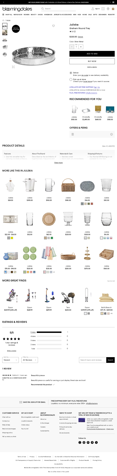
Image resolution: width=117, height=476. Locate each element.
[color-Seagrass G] (89, 204)
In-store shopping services (68, 423)
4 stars (33, 336)
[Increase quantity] (81, 46)
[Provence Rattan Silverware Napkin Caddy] (68, 185)
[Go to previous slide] (3, 2)
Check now (110, 429)
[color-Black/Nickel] (89, 313)
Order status (25, 425)
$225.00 (73, 37)
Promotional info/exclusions (96, 429)
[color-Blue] (108, 238)
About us (43, 419)
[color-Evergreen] (52, 238)
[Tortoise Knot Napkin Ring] (10, 185)
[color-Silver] (9, 238)
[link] (74, 118)
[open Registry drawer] (108, 8)
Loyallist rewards (26, 421)
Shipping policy (7, 432)
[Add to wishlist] (53, 26)
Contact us (5, 421)
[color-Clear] (85, 238)
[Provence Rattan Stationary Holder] (106, 253)
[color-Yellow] (28, 272)
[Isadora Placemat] (49, 219)
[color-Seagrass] (48, 272)
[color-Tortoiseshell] (12, 272)
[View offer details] (92, 134)
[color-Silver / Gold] (12, 238)
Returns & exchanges (9, 429)
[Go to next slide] (110, 2)
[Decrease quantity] (71, 46)
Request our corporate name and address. (79, 467)
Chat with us (6, 417)
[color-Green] (89, 238)
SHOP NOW (85, 2)
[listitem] (58, 2)
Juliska (74, 24)
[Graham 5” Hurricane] (68, 219)
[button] (29, 46)
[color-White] (85, 313)
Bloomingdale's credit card (30, 417)
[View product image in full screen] (13, 67)
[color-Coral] (92, 204)
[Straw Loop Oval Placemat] (87, 185)
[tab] (4, 26)
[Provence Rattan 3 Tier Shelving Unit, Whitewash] (87, 253)
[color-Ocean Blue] (51, 272)
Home (8, 20)
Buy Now (92, 61)
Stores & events (64, 433)
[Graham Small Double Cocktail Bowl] (110, 109)
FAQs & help (6, 425)
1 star (33, 349)
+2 (54, 272)
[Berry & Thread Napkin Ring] (10, 219)
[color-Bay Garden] (105, 313)
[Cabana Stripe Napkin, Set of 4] (49, 253)
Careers (43, 427)
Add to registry (92, 67)
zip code (84, 75)
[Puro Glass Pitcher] (74, 109)
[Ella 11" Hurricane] (87, 219)
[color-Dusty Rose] (108, 313)
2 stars (33, 344)
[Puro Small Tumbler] (106, 185)
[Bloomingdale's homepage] (3, 20)
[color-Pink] (31, 272)
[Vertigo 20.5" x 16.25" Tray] (86, 109)
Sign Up (97, 87)
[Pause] (113, 2)
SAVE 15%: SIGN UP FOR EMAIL (34, 402)
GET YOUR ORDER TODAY (36, 2)
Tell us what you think (9, 436)
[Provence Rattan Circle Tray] (68, 253)
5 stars (33, 332)
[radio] (82, 203)
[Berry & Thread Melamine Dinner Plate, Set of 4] (29, 253)
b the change (44, 423)
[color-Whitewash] (85, 204)
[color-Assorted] (45, 272)
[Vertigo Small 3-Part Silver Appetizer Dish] (98, 109)
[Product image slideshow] (33, 46)
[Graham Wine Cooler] (29, 185)
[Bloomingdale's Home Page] (17, 9)
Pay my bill (24, 429)
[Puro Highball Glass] (29, 219)
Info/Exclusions (91, 93)
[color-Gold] (45, 238)
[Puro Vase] (10, 253)
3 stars (33, 340)
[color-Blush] (111, 238)
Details (80, 37)
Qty (76, 44)
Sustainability (44, 431)
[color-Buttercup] (102, 313)
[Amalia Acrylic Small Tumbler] (106, 219)
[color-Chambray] (82, 204)
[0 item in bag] (113, 8)
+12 (111, 313)
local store (87, 81)
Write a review (11, 351)
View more (58, 163)
